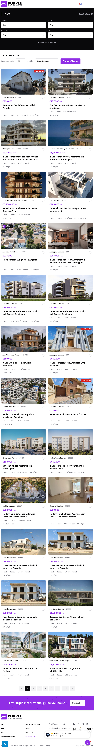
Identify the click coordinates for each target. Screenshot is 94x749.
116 (65, 688)
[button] (23, 25)
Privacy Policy (45, 746)
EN (84, 4)
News (27, 728)
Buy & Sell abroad (32, 724)
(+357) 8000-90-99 (57, 724)
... (58, 688)
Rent (3, 728)
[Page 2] (72, 688)
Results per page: (7, 61)
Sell (2, 732)
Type (50, 20)
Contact (76, 703)
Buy (2, 724)
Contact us (30, 737)
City (49, 31)
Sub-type (4, 31)
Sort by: (30, 61)
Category (4, 20)
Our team (29, 732)
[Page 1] (21, 688)
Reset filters (84, 14)
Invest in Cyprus (8, 737)
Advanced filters (45, 42)
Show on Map (69, 61)
